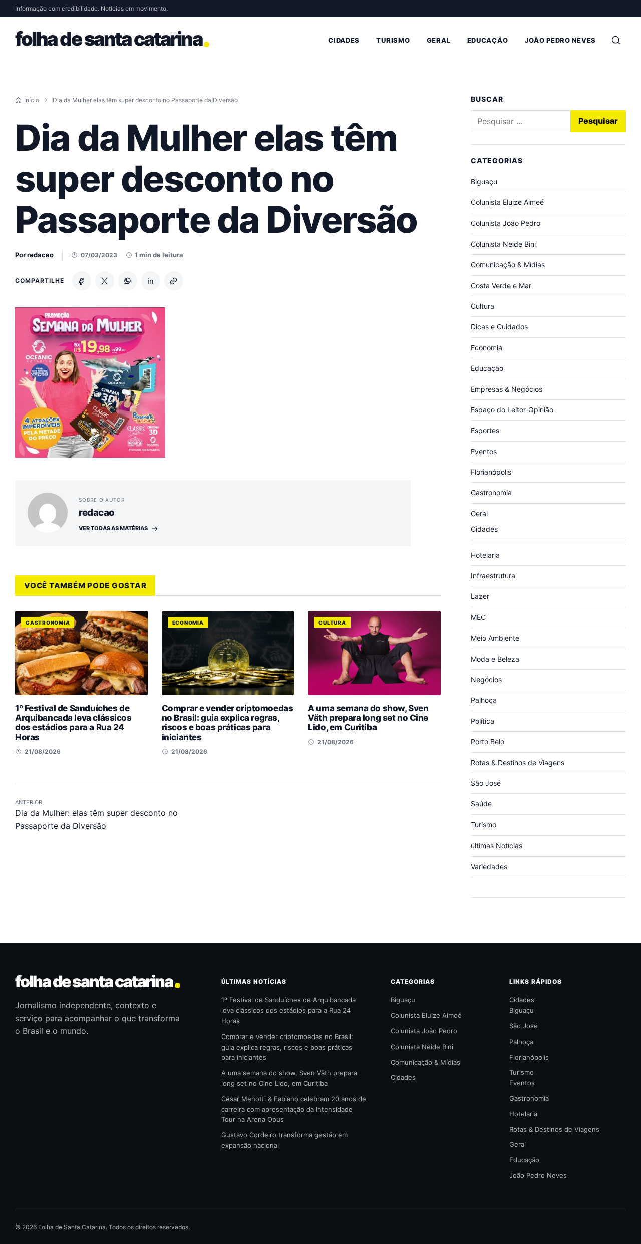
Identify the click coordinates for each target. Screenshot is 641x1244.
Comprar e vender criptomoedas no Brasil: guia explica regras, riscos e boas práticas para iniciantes (227, 722)
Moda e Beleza (495, 659)
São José (486, 783)
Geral (439, 40)
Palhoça (484, 700)
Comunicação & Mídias (508, 264)
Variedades (489, 866)
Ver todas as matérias (113, 528)
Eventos (484, 451)
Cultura (332, 622)
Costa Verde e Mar (501, 285)
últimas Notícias (496, 845)
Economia (188, 622)
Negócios (486, 679)
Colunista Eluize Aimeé (507, 202)
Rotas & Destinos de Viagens (517, 762)
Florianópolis (491, 472)
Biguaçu (484, 181)
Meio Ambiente (495, 638)
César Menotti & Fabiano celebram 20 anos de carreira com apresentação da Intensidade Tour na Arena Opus (293, 1109)
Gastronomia (48, 622)
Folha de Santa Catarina (94, 981)
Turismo (393, 40)
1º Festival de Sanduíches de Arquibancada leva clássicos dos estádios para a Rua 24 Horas (73, 722)
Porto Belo (487, 741)
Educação (487, 40)
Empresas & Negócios (506, 389)
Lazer (480, 596)
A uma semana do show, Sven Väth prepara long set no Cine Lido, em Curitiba (368, 717)
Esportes (485, 430)
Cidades (344, 40)
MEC (478, 617)
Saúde (481, 803)
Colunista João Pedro (505, 223)
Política (482, 721)
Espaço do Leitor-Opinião (512, 409)
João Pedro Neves (560, 40)
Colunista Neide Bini (503, 244)
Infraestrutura (493, 575)
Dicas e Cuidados (499, 326)
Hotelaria (485, 555)
